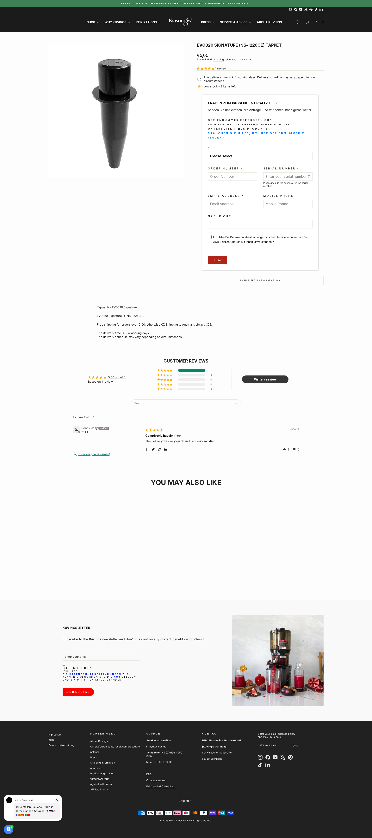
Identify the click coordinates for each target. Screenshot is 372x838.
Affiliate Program (100, 789)
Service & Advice (234, 22)
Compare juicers (155, 780)
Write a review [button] (265, 379)
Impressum (54, 734)
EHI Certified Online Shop (161, 786)
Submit (217, 260)
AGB (216, 241)
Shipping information (260, 280)
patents (94, 752)
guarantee (96, 768)
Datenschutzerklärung (61, 745)
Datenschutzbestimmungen (247, 237)
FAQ (148, 774)
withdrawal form (99, 778)
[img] (154, 430)
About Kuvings (270, 22)
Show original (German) (94, 454)
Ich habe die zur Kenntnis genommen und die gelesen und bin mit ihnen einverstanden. (99, 675)
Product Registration (102, 773)
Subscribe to (72, 639)
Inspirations (147, 22)
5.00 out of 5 (117, 377)
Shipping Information (102, 762)
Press (206, 22)
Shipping (218, 59)
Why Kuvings (116, 22)
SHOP (91, 22)
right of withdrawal (101, 784)
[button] (206, 68)
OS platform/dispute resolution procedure (115, 746)
